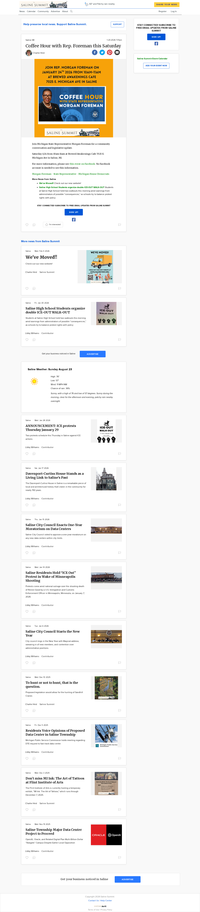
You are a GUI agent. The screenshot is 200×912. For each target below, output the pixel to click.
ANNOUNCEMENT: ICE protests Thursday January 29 (51, 428)
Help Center (106, 900)
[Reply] (34, 224)
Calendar (31, 11)
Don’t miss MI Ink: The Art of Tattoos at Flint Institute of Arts (55, 780)
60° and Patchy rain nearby (102, 4)
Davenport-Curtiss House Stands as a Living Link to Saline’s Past (55, 475)
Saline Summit (47, 272)
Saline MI (30, 40)
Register (163, 11)
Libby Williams (32, 333)
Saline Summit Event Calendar (152, 58)
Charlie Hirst (39, 53)
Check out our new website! (39, 264)
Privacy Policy (106, 910)
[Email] (117, 52)
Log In (174, 11)
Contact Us (93, 900)
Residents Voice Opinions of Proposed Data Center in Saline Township (55, 732)
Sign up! (73, 212)
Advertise (55, 11)
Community (43, 11)
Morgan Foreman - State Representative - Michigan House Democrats (70, 174)
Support (117, 24)
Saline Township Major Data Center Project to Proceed (54, 832)
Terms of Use (94, 910)
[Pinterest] (109, 52)
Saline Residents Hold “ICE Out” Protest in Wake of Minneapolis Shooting (51, 577)
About (65, 11)
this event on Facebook (82, 163)
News (22, 11)
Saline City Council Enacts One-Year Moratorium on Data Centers (54, 527)
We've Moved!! (41, 257)
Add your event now (156, 65)
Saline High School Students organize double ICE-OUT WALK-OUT (55, 310)
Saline (28, 251)
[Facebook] (94, 52)
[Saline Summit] (43, 4)
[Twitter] (102, 52)
